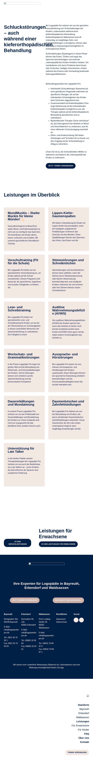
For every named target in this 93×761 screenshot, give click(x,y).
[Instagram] (81, 620)
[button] (17, 543)
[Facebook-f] (76, 620)
